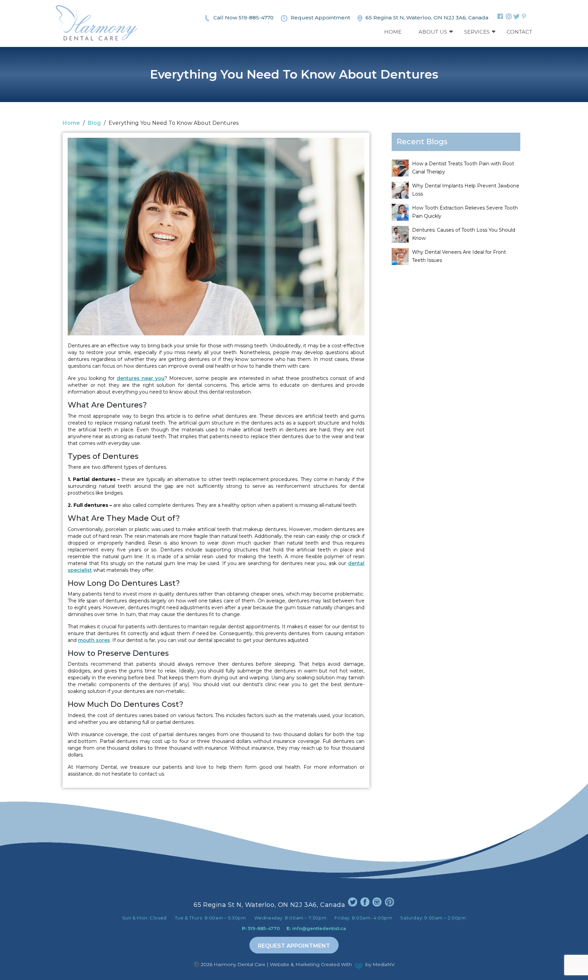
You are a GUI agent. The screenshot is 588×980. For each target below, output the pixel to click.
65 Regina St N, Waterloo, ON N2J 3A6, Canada (426, 17)
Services (477, 32)
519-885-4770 (261, 928)
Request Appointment (320, 17)
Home (393, 32)
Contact (519, 32)
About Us (433, 32)
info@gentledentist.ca (316, 928)
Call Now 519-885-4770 (243, 17)
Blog (94, 123)
